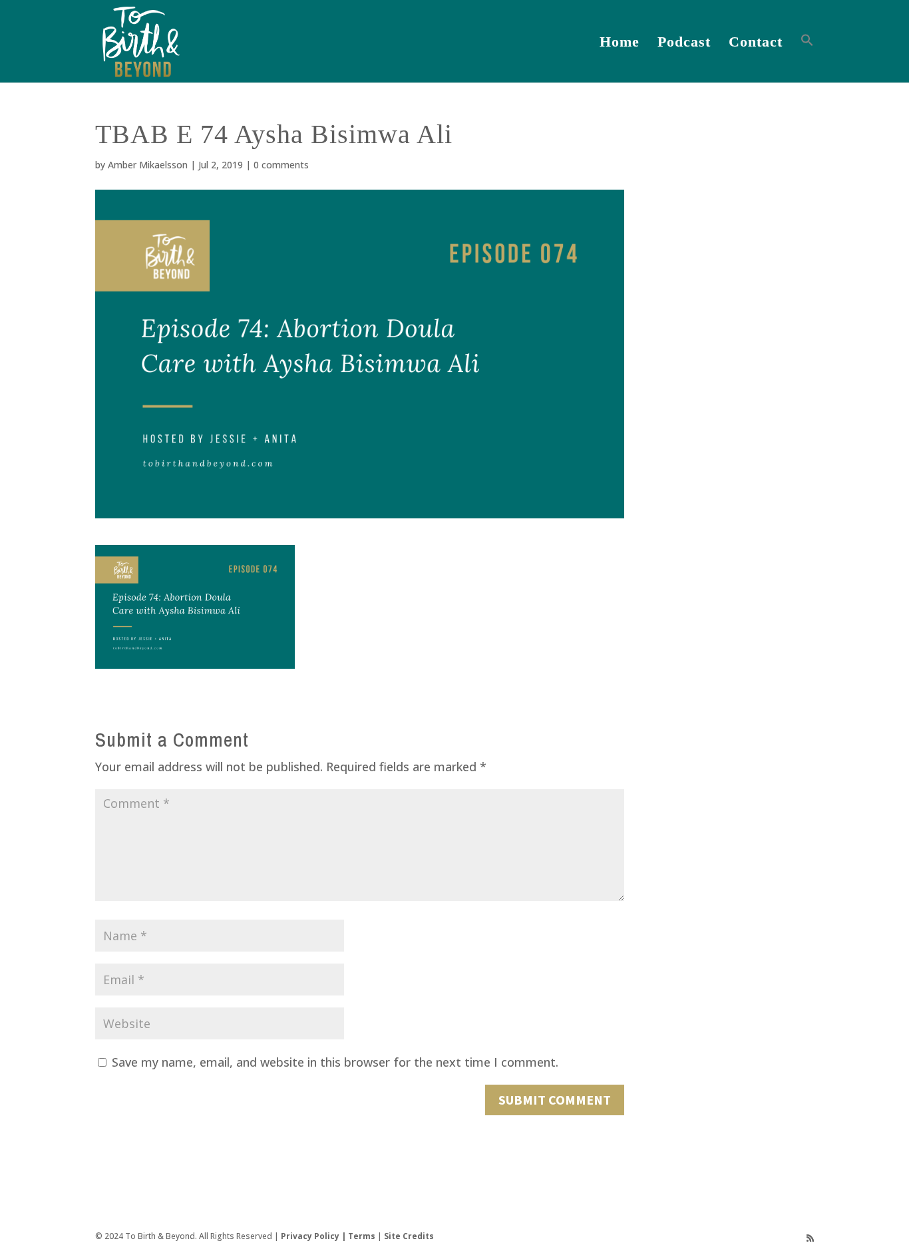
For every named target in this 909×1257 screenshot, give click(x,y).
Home (619, 43)
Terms (361, 1236)
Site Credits (409, 1236)
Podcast (684, 43)
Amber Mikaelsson (148, 164)
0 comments (281, 164)
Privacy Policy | (314, 1236)
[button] (807, 58)
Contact (756, 43)
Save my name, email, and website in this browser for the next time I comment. (335, 1062)
